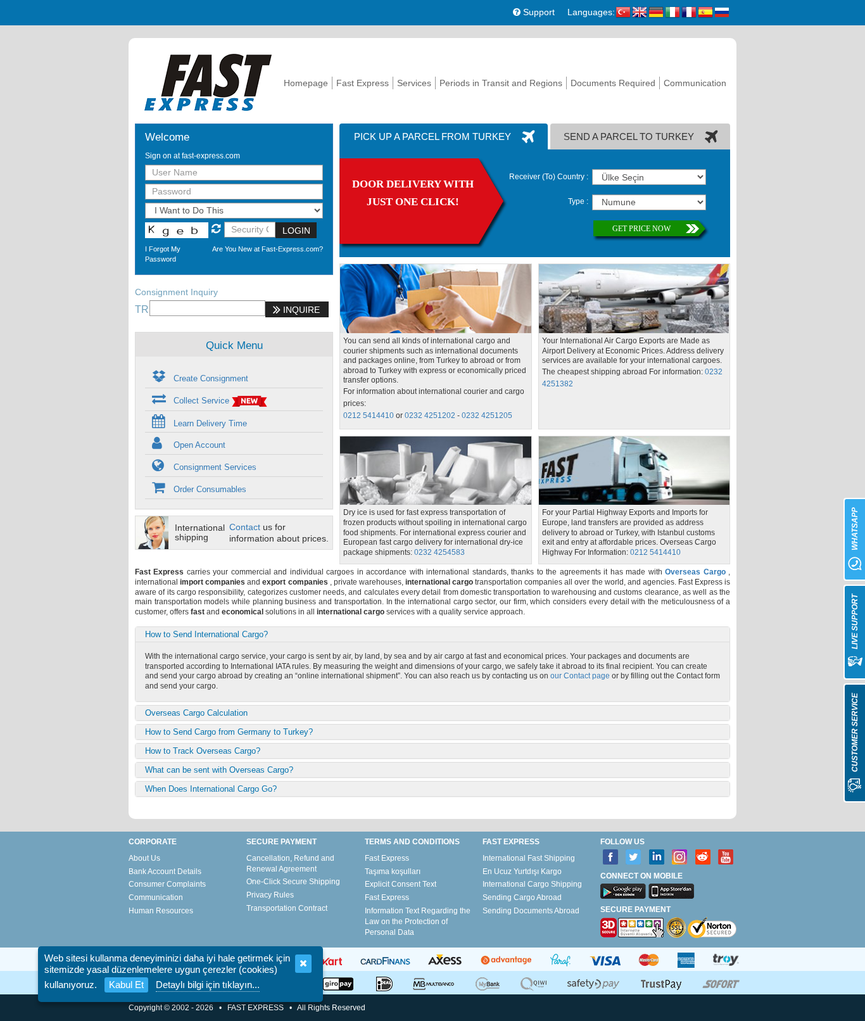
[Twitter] (633, 857)
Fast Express (362, 83)
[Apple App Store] (671, 891)
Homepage (306, 83)
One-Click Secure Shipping (293, 881)
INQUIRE (300, 310)
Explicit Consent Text (400, 884)
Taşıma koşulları (392, 871)
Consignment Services (213, 467)
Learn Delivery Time (209, 423)
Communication (695, 83)
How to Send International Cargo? (206, 634)
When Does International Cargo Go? (211, 789)
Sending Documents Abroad (531, 910)
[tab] (443, 136)
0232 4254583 (439, 552)
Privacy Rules (270, 895)
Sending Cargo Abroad (522, 897)
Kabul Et (126, 984)
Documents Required (613, 83)
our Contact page (580, 675)
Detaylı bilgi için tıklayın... (208, 984)
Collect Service (201, 400)
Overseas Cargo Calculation (196, 713)
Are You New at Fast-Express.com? (267, 249)
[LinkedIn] (657, 857)
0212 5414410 (368, 415)
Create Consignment (209, 378)
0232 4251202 (430, 415)
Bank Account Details (165, 871)
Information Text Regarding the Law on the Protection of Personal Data (417, 921)
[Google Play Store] (623, 891)
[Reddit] (703, 857)
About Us (144, 858)
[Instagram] (680, 857)
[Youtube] (726, 857)
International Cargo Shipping (532, 884)
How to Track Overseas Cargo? (202, 751)
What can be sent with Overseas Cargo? (219, 770)
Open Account (198, 445)
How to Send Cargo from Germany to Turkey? (229, 732)
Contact (244, 527)
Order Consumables (208, 489)
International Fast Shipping (529, 858)
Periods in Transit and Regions (500, 83)
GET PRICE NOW (641, 228)
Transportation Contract (286, 908)
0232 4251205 (487, 415)
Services (414, 83)
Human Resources (161, 910)
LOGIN (296, 230)
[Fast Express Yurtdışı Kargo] (208, 80)
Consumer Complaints (167, 884)
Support (538, 12)
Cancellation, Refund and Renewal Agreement (290, 863)
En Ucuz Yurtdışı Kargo (522, 871)
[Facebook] (611, 857)
